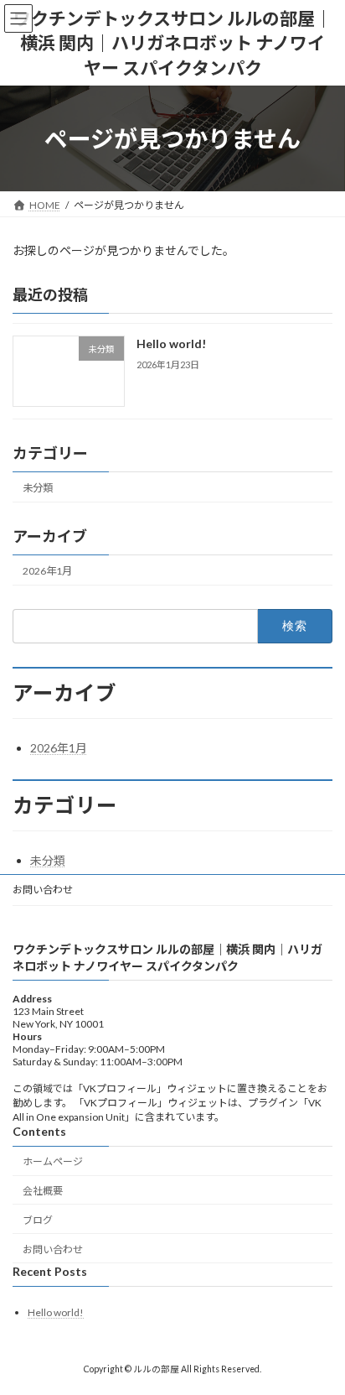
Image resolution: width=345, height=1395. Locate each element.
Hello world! (171, 343)
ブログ (38, 1220)
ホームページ (53, 1162)
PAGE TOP (320, 1335)
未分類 (38, 487)
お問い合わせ (43, 889)
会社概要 (43, 1190)
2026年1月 (47, 571)
